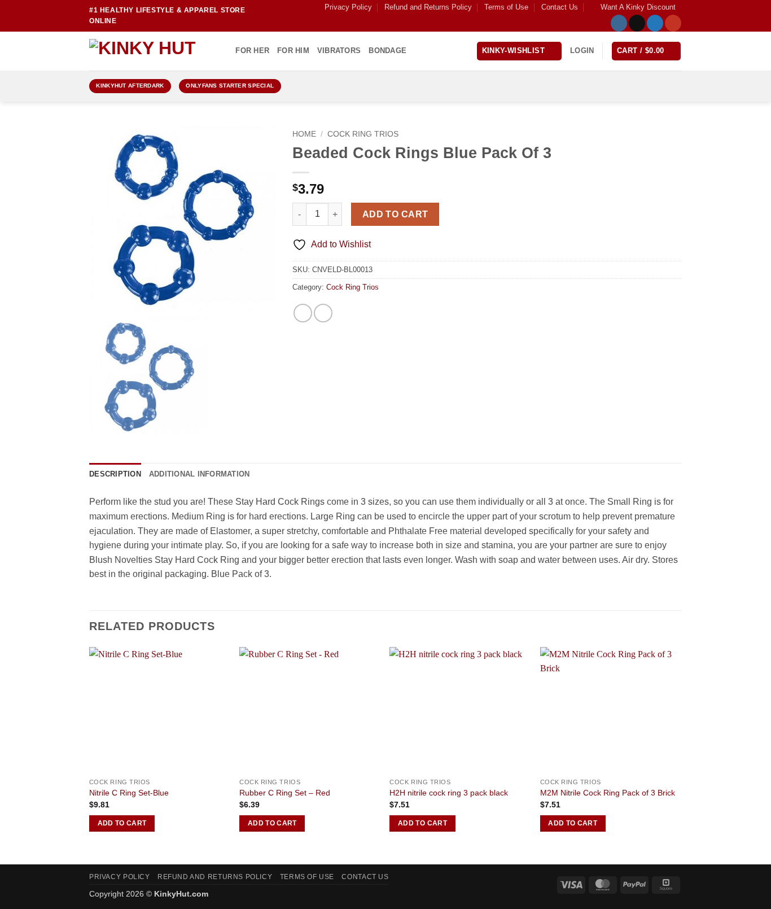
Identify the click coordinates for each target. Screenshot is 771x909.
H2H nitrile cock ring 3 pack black (448, 792)
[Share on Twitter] (302, 313)
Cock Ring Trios (362, 134)
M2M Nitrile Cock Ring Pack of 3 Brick (607, 792)
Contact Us (559, 7)
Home (304, 134)
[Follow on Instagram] (619, 23)
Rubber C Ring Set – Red (284, 792)
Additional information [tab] (199, 474)
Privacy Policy (348, 7)
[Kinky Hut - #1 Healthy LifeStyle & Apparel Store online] (145, 51)
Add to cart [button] (122, 823)
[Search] (223, 51)
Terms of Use (506, 7)
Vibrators (339, 50)
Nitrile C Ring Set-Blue (129, 792)
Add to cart (395, 214)
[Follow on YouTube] (673, 23)
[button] (633, 7)
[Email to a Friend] (323, 313)
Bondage (387, 50)
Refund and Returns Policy (428, 7)
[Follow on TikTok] (637, 23)
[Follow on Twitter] (655, 23)
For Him (293, 50)
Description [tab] (115, 474)
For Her (252, 50)
